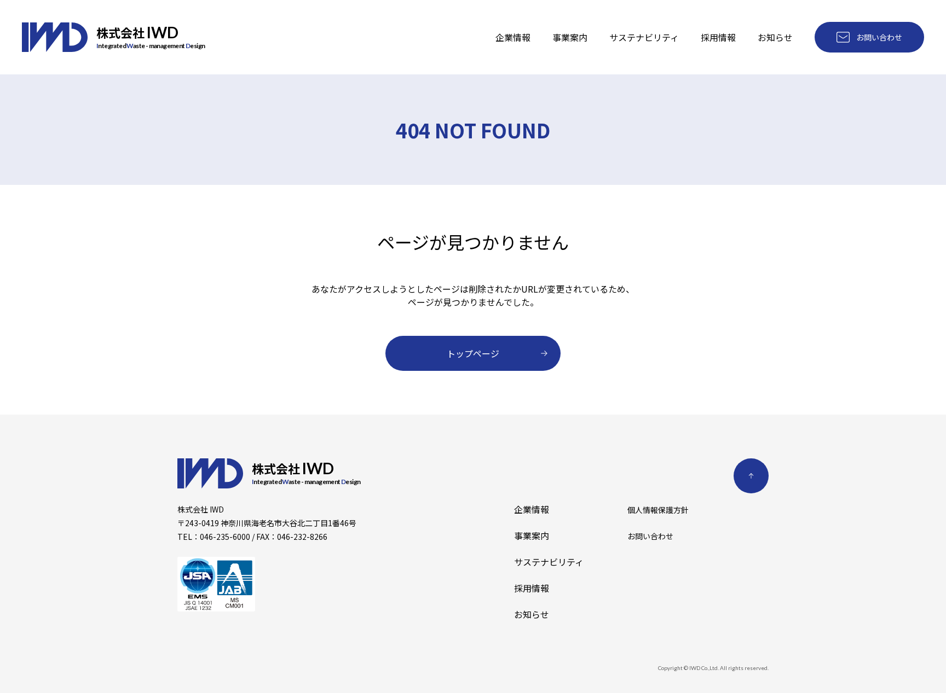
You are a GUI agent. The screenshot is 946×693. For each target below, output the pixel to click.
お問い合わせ (879, 37)
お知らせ (775, 37)
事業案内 (569, 37)
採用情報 (718, 37)
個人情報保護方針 (658, 509)
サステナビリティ (644, 37)
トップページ (473, 353)
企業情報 (512, 37)
